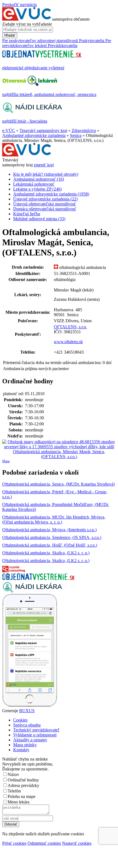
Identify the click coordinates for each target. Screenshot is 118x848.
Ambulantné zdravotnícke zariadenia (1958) (51, 194)
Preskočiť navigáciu (19, 4)
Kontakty (21, 749)
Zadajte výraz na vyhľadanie (27, 24)
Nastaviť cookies (76, 843)
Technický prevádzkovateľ (36, 730)
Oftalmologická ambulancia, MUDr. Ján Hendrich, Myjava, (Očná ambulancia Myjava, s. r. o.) (53, 519)
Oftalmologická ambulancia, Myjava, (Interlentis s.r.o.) (49, 529)
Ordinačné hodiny (23, 780)
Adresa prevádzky (23, 785)
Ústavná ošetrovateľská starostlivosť (44, 204)
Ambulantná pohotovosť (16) (38, 179)
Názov (13, 774)
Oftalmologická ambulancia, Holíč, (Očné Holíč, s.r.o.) (49, 545)
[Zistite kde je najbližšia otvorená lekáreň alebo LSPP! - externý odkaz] (29, 705)
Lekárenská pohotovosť (33, 184)
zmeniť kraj (44, 165)
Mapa (6, 461)
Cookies (20, 720)
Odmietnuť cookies (44, 843)
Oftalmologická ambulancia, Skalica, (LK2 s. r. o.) (45, 552)
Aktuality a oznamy (30, 739)
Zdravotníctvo (84, 130)
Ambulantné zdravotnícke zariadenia (34, 135)
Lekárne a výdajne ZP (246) (37, 189)
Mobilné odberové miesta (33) (39, 218)
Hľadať (9, 35)
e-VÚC (8, 130)
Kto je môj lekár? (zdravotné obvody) (45, 174)
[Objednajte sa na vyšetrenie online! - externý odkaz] (38, 578)
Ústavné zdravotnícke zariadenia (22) (45, 199)
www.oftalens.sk (68, 341)
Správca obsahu (27, 725)
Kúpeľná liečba (26, 213)
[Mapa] (59, 449)
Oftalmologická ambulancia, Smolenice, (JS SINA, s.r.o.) (51, 537)
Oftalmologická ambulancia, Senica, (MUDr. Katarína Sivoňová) (58, 484)
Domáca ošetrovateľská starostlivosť (44, 209)
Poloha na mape (21, 796)
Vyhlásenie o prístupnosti (35, 735)
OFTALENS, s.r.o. (70, 326)
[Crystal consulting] (13, 570)
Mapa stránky (25, 744)
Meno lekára (18, 802)
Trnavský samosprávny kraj (43, 130)
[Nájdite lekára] (32, 591)
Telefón (14, 791)
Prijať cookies (14, 843)
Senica (76, 135)
